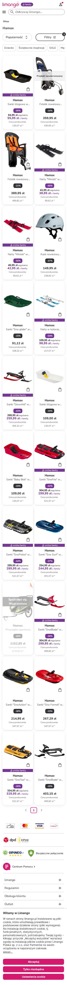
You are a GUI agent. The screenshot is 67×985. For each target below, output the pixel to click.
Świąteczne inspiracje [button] (31, 48)
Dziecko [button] (9, 48)
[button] (17, 37)
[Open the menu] (4, 11)
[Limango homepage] (10, 4)
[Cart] (28, 89)
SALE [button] (52, 48)
